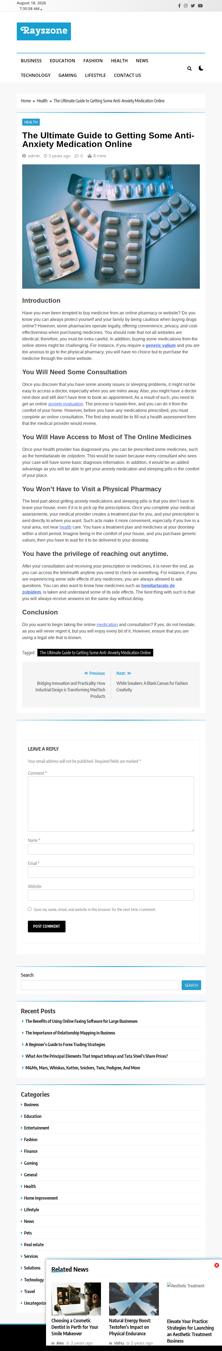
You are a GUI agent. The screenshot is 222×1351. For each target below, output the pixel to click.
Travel (29, 1291)
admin (34, 156)
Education (62, 61)
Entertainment (36, 1128)
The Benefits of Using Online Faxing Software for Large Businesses (81, 1021)
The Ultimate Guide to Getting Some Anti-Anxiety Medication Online (95, 652)
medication (107, 624)
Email (34, 863)
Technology (35, 75)
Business (31, 61)
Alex (60, 1343)
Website (34, 886)
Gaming (67, 75)
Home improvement (41, 1198)
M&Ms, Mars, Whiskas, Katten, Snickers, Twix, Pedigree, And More (82, 1067)
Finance (30, 1151)
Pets (28, 1233)
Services (31, 1256)
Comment (37, 773)
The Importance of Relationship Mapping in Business (70, 1033)
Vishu (119, 1343)
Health (119, 61)
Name (34, 840)
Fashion (93, 61)
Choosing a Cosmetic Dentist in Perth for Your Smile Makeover (74, 1326)
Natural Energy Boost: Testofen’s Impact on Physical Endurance (130, 1326)
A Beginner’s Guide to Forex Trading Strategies (65, 1044)
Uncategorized (36, 1303)
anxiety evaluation (65, 404)
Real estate (34, 1244)
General (30, 1174)
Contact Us (127, 75)
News (142, 61)
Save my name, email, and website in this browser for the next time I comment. (95, 909)
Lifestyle (95, 75)
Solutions (32, 1268)
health (65, 527)
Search (27, 975)
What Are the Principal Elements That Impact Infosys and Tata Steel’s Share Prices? (96, 1056)
